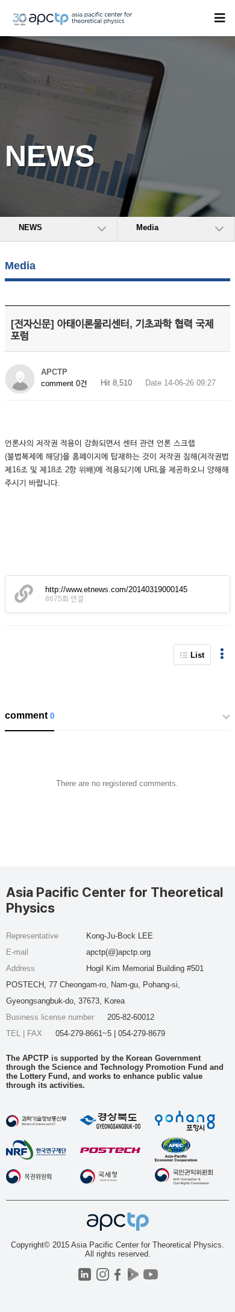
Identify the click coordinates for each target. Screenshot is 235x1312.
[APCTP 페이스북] (117, 1274)
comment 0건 (64, 383)
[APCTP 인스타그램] (102, 1274)
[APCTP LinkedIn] (84, 1274)
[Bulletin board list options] (222, 654)
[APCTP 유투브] (150, 1274)
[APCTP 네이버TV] (132, 1274)
